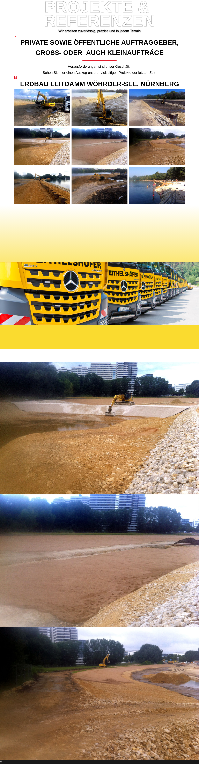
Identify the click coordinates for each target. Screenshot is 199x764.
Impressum (28, 330)
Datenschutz (50, 330)
